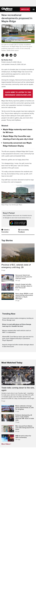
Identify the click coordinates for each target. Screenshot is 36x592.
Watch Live (25, 9)
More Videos (5, 444)
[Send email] (15, 55)
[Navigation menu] (34, 9)
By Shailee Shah (6, 60)
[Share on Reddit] (11, 55)
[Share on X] (2, 55)
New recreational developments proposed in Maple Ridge (16, 18)
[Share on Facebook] (7, 55)
